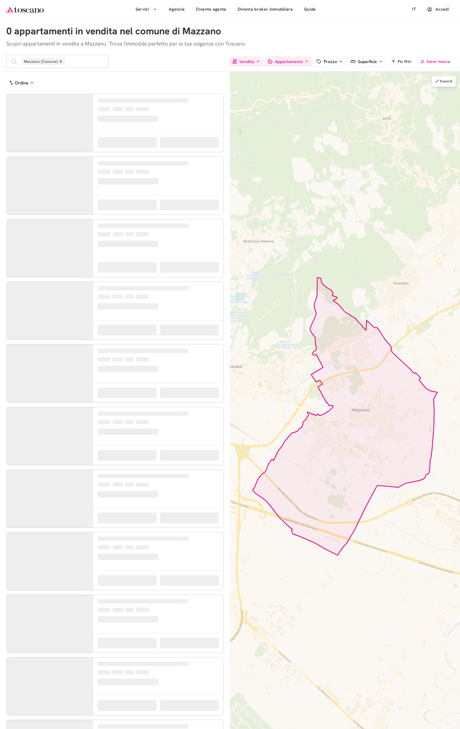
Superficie (367, 61)
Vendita (246, 61)
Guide (310, 9)
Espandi (446, 81)
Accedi (442, 9)
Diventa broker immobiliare (265, 9)
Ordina (21, 83)
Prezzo (330, 61)
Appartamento (289, 61)
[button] (282, 373)
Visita (194, 175)
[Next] (88, 150)
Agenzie (177, 9)
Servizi (142, 9)
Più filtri (405, 61)
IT (414, 9)
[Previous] (12, 150)
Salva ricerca (438, 61)
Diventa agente (211, 9)
